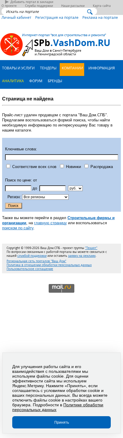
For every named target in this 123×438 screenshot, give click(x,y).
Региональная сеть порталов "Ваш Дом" (36, 261)
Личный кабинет (16, 17)
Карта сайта (102, 6)
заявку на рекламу (82, 256)
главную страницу (50, 223)
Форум (35, 80)
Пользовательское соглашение (30, 269)
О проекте (9, 6)
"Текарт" (91, 248)
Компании (72, 67)
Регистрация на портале (57, 17)
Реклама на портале (100, 17)
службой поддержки (32, 256)
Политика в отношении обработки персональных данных (49, 265)
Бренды (54, 80)
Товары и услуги (18, 67)
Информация (101, 67)
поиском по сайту (17, 228)
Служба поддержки (39, 6)
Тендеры (47, 67)
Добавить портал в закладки (31, 2)
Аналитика (12, 80)
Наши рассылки (72, 6)
